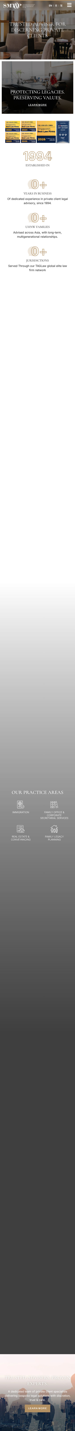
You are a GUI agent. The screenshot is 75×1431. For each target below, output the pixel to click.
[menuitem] (56, 5)
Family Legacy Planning (54, 838)
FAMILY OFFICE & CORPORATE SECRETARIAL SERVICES (54, 815)
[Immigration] (21, 804)
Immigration (20, 812)
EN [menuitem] (50, 5)
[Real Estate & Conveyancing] (21, 829)
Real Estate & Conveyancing (21, 838)
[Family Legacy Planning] (54, 829)
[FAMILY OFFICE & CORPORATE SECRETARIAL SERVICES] (54, 804)
